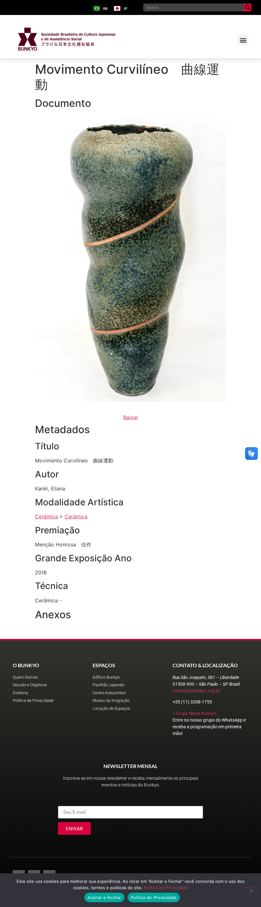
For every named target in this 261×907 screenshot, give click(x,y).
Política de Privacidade (166, 887)
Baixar (130, 417)
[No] (250, 890)
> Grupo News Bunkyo (194, 713)
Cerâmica (46, 516)
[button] (243, 40)
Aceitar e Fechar (104, 897)
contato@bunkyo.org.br (196, 690)
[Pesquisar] (247, 7)
